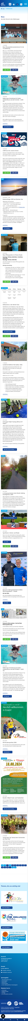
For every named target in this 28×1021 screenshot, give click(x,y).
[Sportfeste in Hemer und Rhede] (14, 519)
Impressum (17, 1007)
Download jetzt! (7, 752)
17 (25, 865)
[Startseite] (4, 4)
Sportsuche (4, 982)
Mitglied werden (5, 991)
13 (15, 865)
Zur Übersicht (6, 696)
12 (12, 865)
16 (22, 865)
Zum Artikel (6, 541)
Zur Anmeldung (7, 228)
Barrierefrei (12, 1008)
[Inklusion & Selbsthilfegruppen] (14, 917)
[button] (6, 70)
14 (17, 865)
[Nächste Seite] (12, 867)
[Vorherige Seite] (5, 865)
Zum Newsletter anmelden (7, 994)
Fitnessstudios (5, 983)
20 (7, 867)
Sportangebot (4, 981)
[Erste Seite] (2, 865)
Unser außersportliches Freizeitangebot (9, 984)
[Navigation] (24, 4)
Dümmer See (22, 207)
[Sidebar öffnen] (17, 4)
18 (2, 867)
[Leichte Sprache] (14, 4)
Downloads (4, 990)
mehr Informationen (6, 907)
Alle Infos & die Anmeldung (9, 449)
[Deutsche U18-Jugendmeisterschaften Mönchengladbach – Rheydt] (14, 569)
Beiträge (3, 992)
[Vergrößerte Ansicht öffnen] (14, 294)
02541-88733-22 (5, 968)
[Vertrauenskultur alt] (14, 937)
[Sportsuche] (10, 1019)
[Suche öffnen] (21, 4)
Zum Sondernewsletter (8, 331)
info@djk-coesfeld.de (6, 970)
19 (4, 867)
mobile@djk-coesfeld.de (7, 972)
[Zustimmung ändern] (3, 1016)
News (3, 8)
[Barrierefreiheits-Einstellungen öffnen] (10, 4)
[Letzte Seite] (15, 867)
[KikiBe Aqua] (14, 654)
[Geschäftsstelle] (17, 1019)
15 (20, 865)
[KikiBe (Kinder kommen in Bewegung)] (14, 897)
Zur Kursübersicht (7, 126)
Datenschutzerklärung (5, 1008)
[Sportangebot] (3, 1019)
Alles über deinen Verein (6, 979)
